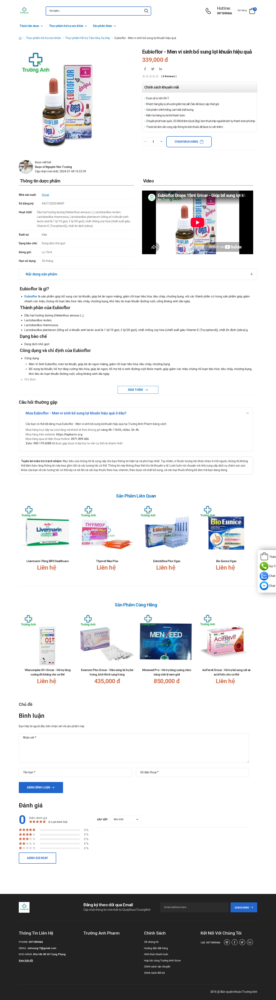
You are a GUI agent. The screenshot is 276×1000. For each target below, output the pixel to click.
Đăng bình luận (38, 787)
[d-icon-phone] (209, 11)
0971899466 (224, 13)
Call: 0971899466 (210, 942)
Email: (23, 948)
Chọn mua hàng (186, 141)
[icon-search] (146, 11)
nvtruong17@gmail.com (42, 948)
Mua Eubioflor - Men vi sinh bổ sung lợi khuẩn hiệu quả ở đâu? (76, 413)
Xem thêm (135, 389)
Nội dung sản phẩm (41, 274)
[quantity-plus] (161, 141)
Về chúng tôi (151, 941)
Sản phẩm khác (102, 25)
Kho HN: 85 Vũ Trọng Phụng (49, 954)
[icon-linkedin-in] (160, 69)
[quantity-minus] (145, 141)
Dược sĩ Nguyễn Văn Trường (53, 167)
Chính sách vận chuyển (157, 966)
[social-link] (227, 942)
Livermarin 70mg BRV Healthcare (47, 561)
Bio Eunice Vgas (226, 561)
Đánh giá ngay (37, 858)
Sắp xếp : (103, 819)
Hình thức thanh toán (156, 954)
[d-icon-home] (20, 38)
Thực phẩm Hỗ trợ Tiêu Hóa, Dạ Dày (87, 38)
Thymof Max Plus (107, 561)
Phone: (23, 941)
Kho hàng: (26, 954)
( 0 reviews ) (168, 76)
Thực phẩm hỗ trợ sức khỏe (66, 25)
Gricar (45, 194)
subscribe (242, 907)
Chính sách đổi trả (154, 972)
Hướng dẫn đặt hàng (156, 948)
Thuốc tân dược (29, 25)
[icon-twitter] (153, 69)
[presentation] (250, 541)
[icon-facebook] (145, 69)
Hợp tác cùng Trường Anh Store (162, 960)
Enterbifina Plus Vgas (166, 561)
